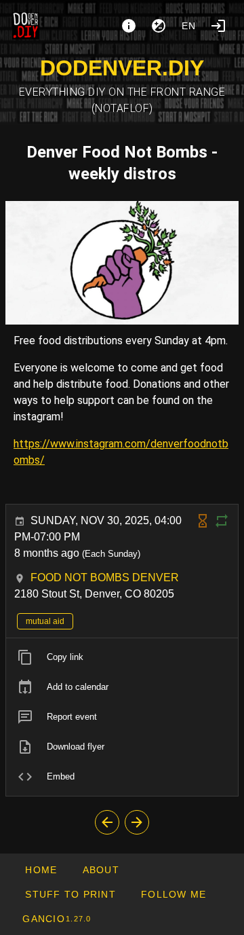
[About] (129, 26)
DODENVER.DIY (122, 68)
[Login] (218, 26)
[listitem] (122, 657)
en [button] (189, 25)
